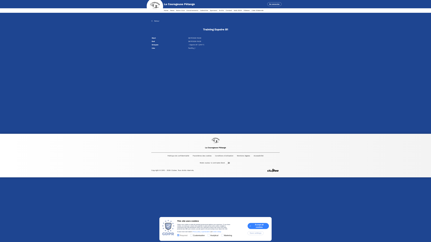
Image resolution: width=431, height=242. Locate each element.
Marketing (228, 235)
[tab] (167, 10)
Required (183, 235)
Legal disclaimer (205, 231)
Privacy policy (196, 231)
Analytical (214, 235)
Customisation (199, 235)
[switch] (226, 163)
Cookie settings (217, 231)
